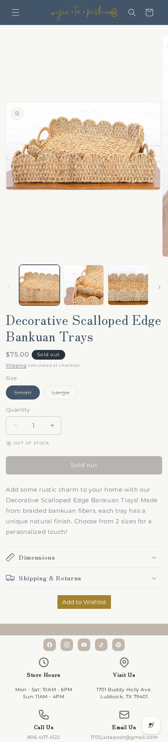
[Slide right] (159, 287)
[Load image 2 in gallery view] (84, 285)
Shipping (16, 365)
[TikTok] (101, 645)
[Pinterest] (118, 645)
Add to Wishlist (84, 602)
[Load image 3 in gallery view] (128, 285)
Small (27, 394)
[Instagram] (67, 645)
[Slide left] (8, 287)
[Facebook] (49, 645)
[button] (15, 12)
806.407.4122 (43, 737)
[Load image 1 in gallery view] (39, 285)
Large (65, 394)
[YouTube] (84, 645)
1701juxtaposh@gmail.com (124, 737)
